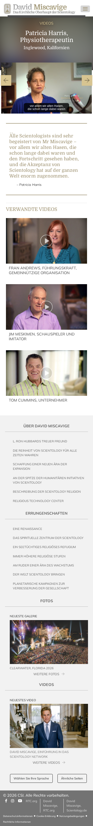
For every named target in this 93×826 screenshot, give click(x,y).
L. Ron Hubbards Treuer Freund (40, 441)
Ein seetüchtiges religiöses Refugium (44, 547)
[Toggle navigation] (85, 8)
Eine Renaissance (27, 529)
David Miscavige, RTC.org (50, 805)
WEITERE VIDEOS (46, 762)
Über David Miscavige (46, 425)
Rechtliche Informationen (17, 821)
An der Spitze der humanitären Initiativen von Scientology (48, 480)
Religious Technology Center (38, 501)
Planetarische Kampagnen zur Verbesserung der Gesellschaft (41, 586)
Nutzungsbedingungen (71, 816)
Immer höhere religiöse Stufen (39, 556)
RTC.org (31, 801)
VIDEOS (46, 23)
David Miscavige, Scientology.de (77, 805)
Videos (46, 684)
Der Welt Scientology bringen (39, 574)
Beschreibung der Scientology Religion (47, 491)
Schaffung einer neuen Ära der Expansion (40, 466)
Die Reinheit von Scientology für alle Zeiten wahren (45, 453)
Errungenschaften (46, 513)
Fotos (46, 600)
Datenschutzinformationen (18, 816)
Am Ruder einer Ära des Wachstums (43, 565)
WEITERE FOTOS (46, 674)
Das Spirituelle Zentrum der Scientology (48, 538)
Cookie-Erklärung (46, 816)
